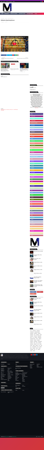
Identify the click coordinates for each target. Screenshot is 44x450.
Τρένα (23, 385)
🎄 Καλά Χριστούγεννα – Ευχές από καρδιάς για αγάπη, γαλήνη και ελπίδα (5, 70)
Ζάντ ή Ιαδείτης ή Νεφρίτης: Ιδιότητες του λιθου (37, 277)
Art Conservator (33, 174)
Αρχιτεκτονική (17, 377)
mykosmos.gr (36, 107)
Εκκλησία (32, 129)
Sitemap (14, 1)
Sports (32, 219)
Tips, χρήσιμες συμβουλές (2, 370)
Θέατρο (23, 377)
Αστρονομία (33, 118)
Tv (31, 228)
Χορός (16, 379)
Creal (32, 181)
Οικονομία (36, 337)
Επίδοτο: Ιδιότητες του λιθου (38, 273)
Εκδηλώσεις (33, 127)
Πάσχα (37, 338)
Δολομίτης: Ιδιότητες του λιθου (38, 262)
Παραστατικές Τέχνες (34, 156)
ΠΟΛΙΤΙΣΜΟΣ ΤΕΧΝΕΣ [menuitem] (30, 13)
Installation (23, 381)
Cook (34, 342)
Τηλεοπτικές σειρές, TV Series (10, 392)
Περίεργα (40, 338)
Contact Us (42, 436)
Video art (23, 380)
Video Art (39, 349)
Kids (41, 345)
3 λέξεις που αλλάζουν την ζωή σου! (38, 266)
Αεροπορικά (23, 386)
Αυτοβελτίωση (9, 376)
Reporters (32, 217)
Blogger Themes (7, 436)
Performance (17, 380)
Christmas (6, 18)
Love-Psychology (34, 208)
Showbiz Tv (2, 378)
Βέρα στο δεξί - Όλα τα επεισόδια (38, 251)
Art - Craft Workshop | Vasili (18, 368)
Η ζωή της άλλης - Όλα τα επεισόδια (37, 259)
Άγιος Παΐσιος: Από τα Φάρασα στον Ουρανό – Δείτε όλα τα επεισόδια (38, 281)
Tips (31, 226)
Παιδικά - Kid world (3, 374)
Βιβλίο (23, 378)
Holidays (32, 199)
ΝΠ (33, 337)
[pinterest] (42, 1)
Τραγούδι (23, 379)
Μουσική (16, 378)
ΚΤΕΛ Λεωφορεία (17, 385)
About (39, 436)
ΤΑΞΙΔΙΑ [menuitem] (36, 13)
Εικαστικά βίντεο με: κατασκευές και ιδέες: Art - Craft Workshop (9, 109)
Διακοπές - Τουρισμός (10, 374)
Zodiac (32, 235)
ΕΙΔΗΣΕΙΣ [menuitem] (10, 15)
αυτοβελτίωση (33, 120)
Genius (32, 192)
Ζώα (31, 134)
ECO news (32, 183)
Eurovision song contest (4, 379)
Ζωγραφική (32, 136)
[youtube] (33, 294)
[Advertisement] (15, 102)
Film (31, 190)
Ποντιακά (32, 165)
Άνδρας (16, 390)
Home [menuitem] (2, 13)
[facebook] (41, 1)
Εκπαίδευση (31, 334)
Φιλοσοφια (31, 341)
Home (1, 1)
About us (4, 1)
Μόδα (32, 147)
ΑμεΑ (31, 330)
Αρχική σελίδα (2, 18)
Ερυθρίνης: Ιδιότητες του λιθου (38, 269)
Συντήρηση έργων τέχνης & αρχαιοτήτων (18, 374)
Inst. (31, 201)
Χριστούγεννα (2, 375)
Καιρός (32, 138)
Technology (31, 349)
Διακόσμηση (33, 125)
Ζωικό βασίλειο (9, 377)
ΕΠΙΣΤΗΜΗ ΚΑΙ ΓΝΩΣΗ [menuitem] (22, 13)
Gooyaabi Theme (14, 436)
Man (31, 210)
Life (30, 346)
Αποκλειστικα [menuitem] (6, 13)
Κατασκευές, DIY (24, 373)
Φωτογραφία (33, 172)
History (34, 345)
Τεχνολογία (9, 375)
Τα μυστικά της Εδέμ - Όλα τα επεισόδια (38, 255)
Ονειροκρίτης (33, 154)
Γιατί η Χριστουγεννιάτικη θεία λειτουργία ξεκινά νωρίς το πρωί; (24, 70)
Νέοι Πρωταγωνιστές (24, 376)
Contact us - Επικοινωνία (9, 1)
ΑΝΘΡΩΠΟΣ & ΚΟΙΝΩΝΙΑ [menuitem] (14, 13)
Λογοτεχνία (33, 143)
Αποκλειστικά (33, 116)
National (40, 346)
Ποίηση (16, 376)
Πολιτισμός (33, 163)
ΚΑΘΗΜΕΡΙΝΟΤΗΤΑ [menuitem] (4, 15)
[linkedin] (36, 354)
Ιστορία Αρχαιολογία (24, 372)
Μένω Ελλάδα (33, 145)
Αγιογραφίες (2, 110)
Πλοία (16, 386)
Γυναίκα (23, 390)
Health (31, 345)
